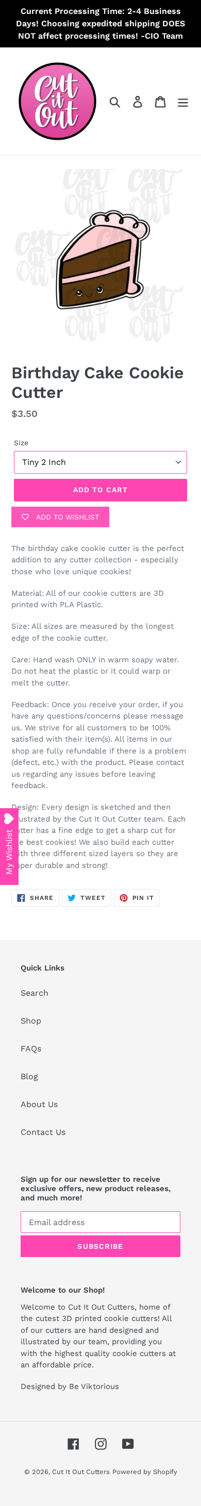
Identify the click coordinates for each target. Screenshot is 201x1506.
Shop (31, 1021)
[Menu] (183, 101)
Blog (29, 1076)
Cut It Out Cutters (81, 1472)
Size (21, 443)
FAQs (31, 1048)
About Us (39, 1104)
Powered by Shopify (144, 1472)
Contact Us (43, 1132)
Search (34, 993)
